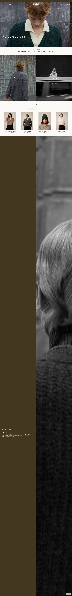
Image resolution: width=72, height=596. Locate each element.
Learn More (4, 439)
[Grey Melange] (42, 134)
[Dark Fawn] (10, 134)
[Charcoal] (28, 134)
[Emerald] (43, 134)
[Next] (69, 110)
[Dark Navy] (40, 134)
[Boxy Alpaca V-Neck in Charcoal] (27, 121)
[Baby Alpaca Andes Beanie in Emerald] (44, 121)
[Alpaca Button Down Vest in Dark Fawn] (10, 121)
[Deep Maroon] (8, 134)
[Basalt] (11, 134)
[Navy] (25, 134)
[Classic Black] (45, 134)
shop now (6, 40)
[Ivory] (63, 134)
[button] (3, 4)
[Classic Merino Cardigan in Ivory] (62, 121)
